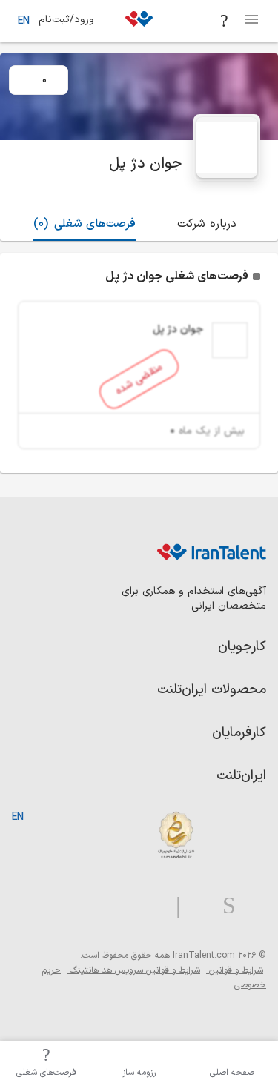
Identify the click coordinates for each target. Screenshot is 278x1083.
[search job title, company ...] (224, 21)
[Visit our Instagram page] (223, 906)
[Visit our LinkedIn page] (251, 906)
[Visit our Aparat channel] (148, 906)
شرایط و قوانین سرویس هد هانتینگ (133, 970)
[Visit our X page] (195, 906)
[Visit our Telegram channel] (172, 906)
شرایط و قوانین (234, 970)
